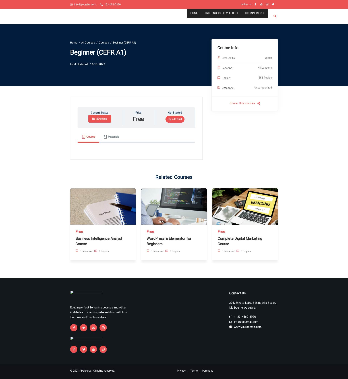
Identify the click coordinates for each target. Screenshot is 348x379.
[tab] (88, 137)
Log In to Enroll (175, 119)
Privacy (181, 370)
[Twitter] (273, 4)
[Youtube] (261, 4)
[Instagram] (267, 4)
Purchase (207, 370)
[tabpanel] (136, 146)
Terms (194, 370)
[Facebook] (255, 4)
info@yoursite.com (85, 4)
